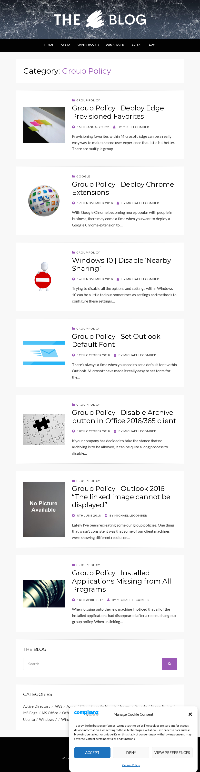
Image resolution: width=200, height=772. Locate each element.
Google (83, 176)
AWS (152, 45)
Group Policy (88, 100)
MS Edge (30, 713)
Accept (92, 752)
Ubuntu (29, 719)
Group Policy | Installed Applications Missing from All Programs (121, 581)
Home (49, 45)
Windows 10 (88, 45)
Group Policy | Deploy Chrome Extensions (123, 188)
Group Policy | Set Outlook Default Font (116, 340)
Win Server (115, 45)
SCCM (65, 45)
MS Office (50, 713)
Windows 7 (48, 719)
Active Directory (36, 706)
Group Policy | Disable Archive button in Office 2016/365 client (124, 416)
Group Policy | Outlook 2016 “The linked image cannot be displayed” (121, 496)
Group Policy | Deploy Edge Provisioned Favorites (118, 112)
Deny (131, 752)
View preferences (172, 752)
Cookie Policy (131, 765)
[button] (190, 714)
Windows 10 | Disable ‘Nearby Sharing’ (121, 264)
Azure (136, 45)
